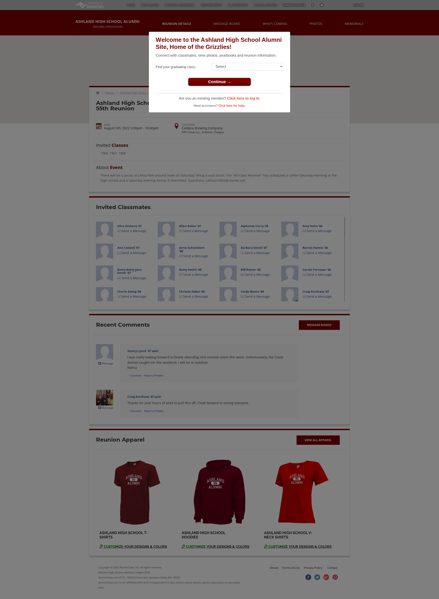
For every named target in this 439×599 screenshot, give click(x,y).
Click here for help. (231, 105)
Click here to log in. (243, 98)
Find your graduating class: (176, 67)
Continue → (219, 82)
